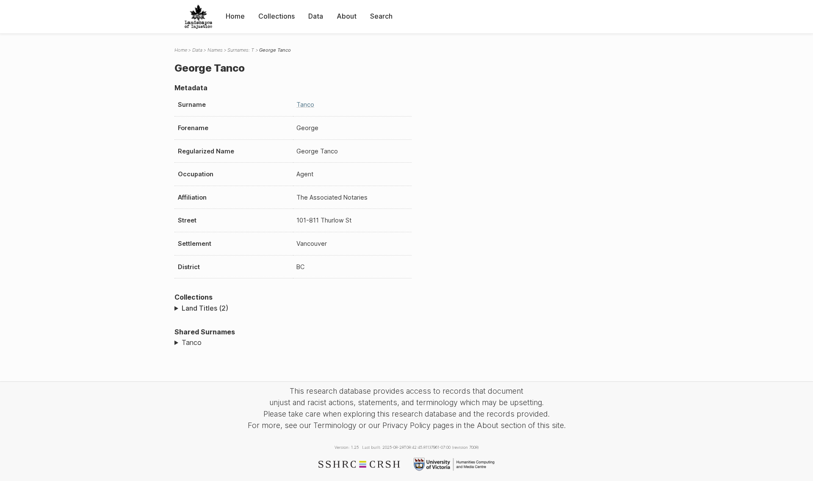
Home (235, 16)
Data (315, 16)
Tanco (305, 104)
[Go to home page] (198, 16)
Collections (276, 16)
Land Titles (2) (205, 308)
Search (381, 16)
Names (215, 50)
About (347, 16)
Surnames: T (240, 50)
